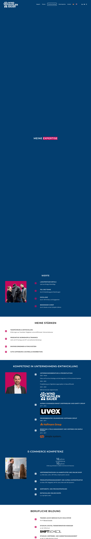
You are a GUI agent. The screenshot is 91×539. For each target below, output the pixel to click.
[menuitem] (38, 4)
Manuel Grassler (48, 520)
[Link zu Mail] (84, 4)
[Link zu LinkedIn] (82, 4)
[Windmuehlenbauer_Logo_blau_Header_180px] (13, 4)
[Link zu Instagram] (86, 4)
